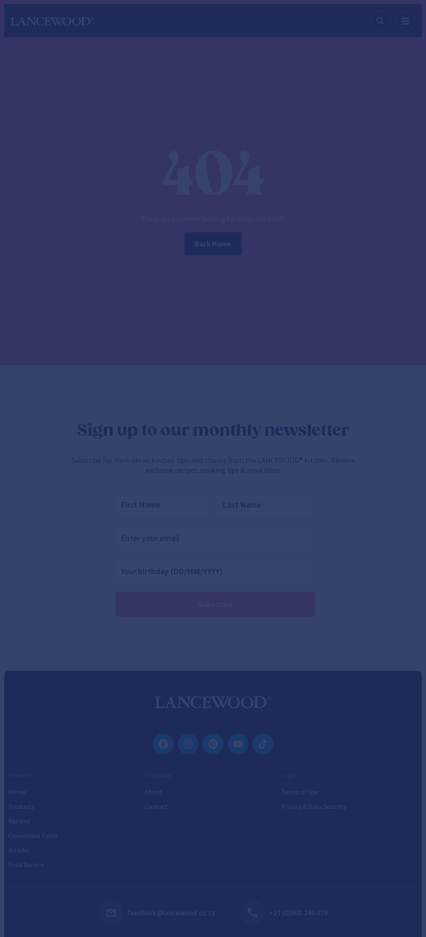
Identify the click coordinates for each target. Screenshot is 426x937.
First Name (79, 539)
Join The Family (213, 648)
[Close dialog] (364, 276)
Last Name (232, 539)
